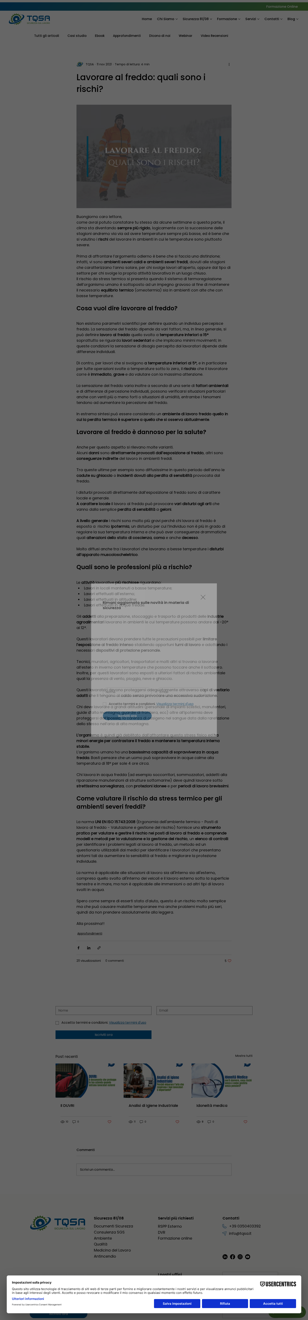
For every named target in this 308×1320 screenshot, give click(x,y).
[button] (203, 597)
